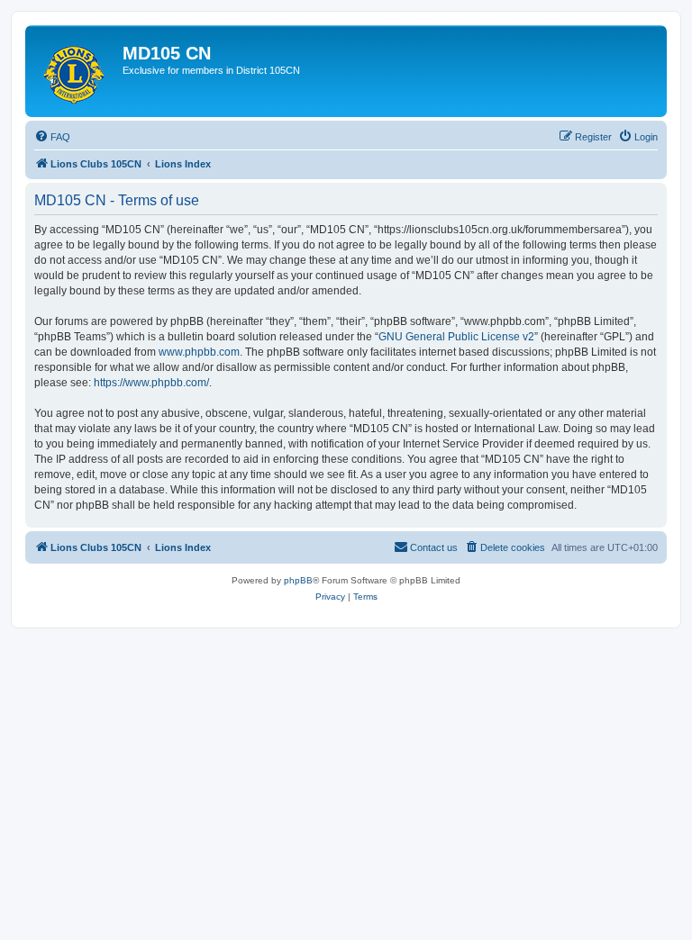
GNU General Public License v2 (456, 336)
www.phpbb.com (199, 352)
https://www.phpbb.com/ (151, 382)
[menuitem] (52, 137)
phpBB (298, 580)
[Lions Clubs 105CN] (76, 71)
